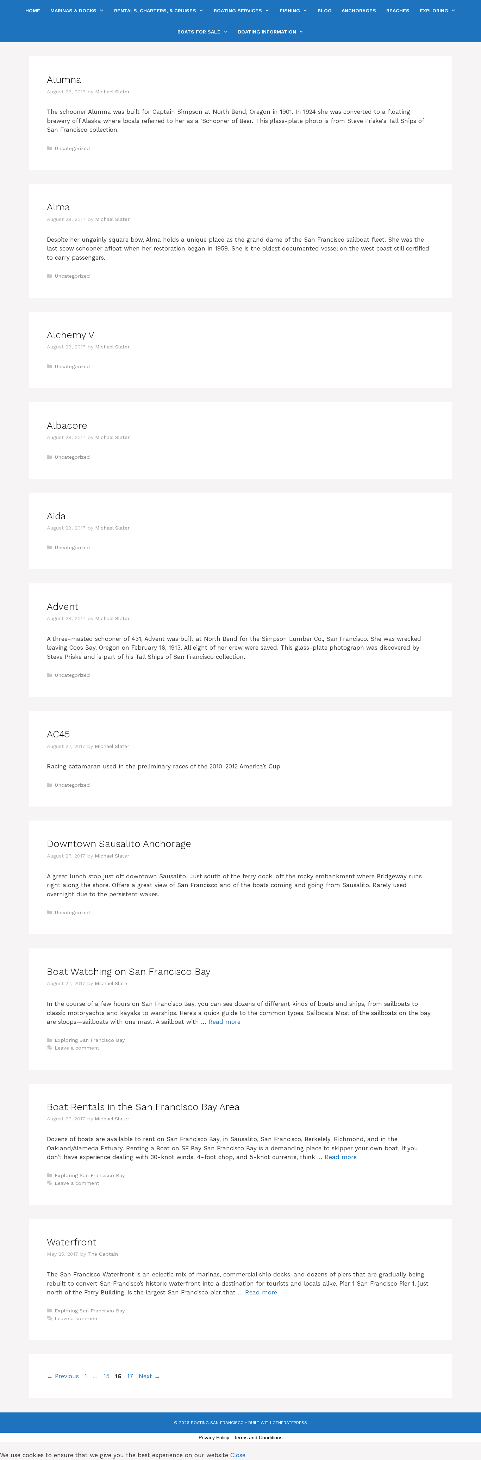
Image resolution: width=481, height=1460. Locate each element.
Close (237, 1455)
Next (149, 1376)
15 (107, 1376)
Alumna (64, 79)
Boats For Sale (198, 32)
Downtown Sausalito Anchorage (119, 843)
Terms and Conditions (258, 1437)
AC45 (58, 734)
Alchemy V (70, 335)
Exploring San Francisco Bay (90, 1040)
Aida (56, 516)
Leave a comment (77, 1048)
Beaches (398, 10)
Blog (325, 10)
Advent (63, 606)
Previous (63, 1376)
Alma (58, 207)
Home (32, 10)
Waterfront (71, 1242)
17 (131, 1376)
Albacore (67, 425)
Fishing (290, 10)
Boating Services (238, 10)
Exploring (434, 10)
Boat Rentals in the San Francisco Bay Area (143, 1107)
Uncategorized (72, 148)
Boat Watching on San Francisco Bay (129, 971)
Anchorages (359, 10)
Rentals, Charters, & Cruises (155, 10)
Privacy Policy (214, 1437)
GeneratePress (290, 1422)
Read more (224, 1021)
